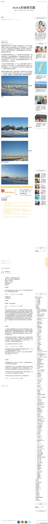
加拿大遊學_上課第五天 (41, 457)
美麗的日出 (39, 322)
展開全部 (36, 297)
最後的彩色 (39, 455)
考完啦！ (38, 391)
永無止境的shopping (40, 404)
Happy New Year (40, 379)
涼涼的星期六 (39, 426)
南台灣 (37, 480)
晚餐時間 (38, 475)
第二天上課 (39, 461)
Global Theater (39, 352)
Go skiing (38, 341)
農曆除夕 (38, 348)
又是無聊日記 (39, 400)
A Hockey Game (40, 439)
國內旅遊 (37, 484)
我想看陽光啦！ (40, 411)
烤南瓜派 (38, 333)
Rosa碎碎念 (38, 304)
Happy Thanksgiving (40, 448)
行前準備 (37, 494)
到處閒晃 (38, 476)
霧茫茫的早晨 (39, 447)
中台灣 (37, 305)
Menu (3, 1)
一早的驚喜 (39, 344)
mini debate (39, 329)
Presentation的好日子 (41, 407)
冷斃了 (38, 441)
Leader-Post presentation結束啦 (42, 351)
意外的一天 (39, 429)
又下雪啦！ (39, 437)
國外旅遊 (37, 486)
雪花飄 (38, 365)
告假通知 (38, 390)
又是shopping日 (40, 405)
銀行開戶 (38, 473)
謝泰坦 (37, 498)
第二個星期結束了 (40, 366)
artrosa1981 (9, 19)
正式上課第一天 (40, 462)
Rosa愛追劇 (38, 301)
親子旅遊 (37, 496)
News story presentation (41, 369)
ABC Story (39, 434)
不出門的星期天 (40, 454)
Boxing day (39, 384)
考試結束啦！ (39, 427)
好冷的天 (38, 358)
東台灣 (37, 490)
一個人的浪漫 (39, 425)
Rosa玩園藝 (38, 302)
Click (47, 262)
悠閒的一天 (39, 472)
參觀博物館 (39, 465)
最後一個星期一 (40, 323)
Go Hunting (39, 401)
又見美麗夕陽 (39, 409)
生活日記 (37, 491)
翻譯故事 (38, 408)
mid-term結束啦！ (40, 355)
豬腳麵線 (38, 373)
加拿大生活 (3, 19)
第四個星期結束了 (40, 359)
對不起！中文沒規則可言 (41, 397)
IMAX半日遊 (39, 451)
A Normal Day (39, 412)
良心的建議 (39, 380)
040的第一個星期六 (40, 370)
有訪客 (38, 340)
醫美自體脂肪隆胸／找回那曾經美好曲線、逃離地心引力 (15, 209)
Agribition (39, 398)
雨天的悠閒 (39, 450)
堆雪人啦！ (39, 376)
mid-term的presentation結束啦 (42, 357)
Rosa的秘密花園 (24, 7)
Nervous (38, 444)
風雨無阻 (38, 343)
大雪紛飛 (38, 393)
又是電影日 (39, 336)
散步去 (38, 345)
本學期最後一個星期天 (41, 394)
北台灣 (37, 479)
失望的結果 (39, 468)
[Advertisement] (17, 31)
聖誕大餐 (38, 386)
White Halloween (40, 422)
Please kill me (39, 372)
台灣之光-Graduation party (41, 318)
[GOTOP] (29, 522)
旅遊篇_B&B (38, 487)
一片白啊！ (39, 382)
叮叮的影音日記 (39, 482)
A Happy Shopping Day (41, 418)
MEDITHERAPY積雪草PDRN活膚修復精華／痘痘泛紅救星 (16, 217)
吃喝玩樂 (37, 483)
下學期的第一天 (40, 423)
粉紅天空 (38, 432)
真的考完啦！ (39, 319)
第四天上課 (39, 458)
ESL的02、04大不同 (40, 313)
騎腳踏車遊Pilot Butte (41, 440)
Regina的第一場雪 (40, 446)
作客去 (38, 383)
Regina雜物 (38, 298)
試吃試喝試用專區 (39, 497)
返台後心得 (38, 500)
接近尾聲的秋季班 (40, 402)
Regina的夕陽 (39, 471)
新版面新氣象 (39, 350)
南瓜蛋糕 (38, 433)
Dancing (38, 395)
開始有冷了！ (39, 436)
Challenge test (39, 377)
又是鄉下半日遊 (40, 416)
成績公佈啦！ (39, 419)
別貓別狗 (37, 306)
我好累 (38, 368)
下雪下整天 (39, 338)
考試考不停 (39, 361)
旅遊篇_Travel (38, 489)
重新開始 (38, 466)
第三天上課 (39, 459)
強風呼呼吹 (39, 362)
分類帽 (38, 469)
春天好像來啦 (39, 327)
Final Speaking (39, 320)
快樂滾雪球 (39, 326)
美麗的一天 (39, 464)
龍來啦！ (38, 347)
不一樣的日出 (39, 430)
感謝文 (38, 312)
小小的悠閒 (39, 330)
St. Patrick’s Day (40, 316)
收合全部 (40, 297)
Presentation (39, 443)
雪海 (38, 334)
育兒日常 (37, 493)
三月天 (38, 337)
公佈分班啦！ (39, 375)
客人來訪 (38, 415)
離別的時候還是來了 (40, 315)
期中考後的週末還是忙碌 (41, 354)
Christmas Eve (39, 387)
